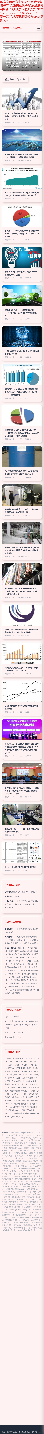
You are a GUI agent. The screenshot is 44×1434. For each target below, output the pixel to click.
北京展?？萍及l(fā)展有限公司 (13, 27)
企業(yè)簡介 (13, 1051)
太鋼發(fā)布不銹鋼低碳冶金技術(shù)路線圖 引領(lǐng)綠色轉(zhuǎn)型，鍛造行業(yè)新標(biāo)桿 (22, 791)
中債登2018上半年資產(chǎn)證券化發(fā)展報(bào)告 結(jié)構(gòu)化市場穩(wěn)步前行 (22, 234)
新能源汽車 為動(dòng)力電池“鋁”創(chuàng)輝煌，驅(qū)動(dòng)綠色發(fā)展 (22, 313)
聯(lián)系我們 (14, 1010)
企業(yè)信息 (13, 885)
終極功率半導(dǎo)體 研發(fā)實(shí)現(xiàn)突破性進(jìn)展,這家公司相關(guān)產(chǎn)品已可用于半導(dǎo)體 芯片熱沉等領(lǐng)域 (21, 59)
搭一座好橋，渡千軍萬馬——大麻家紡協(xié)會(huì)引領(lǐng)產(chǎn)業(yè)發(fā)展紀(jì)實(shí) (21, 591)
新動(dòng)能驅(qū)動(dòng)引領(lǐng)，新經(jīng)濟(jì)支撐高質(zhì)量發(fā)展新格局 (22, 116)
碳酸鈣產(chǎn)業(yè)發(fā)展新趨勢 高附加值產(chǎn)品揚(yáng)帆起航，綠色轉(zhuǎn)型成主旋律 (22, 392)
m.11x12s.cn (21, 1037)
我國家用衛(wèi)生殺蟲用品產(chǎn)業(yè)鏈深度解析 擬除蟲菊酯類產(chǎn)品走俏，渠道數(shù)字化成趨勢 (22, 433)
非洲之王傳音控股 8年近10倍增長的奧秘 (20, 867)
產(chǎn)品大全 (15, 79)
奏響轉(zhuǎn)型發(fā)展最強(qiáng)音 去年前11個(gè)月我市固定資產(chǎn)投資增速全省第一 (22, 550)
